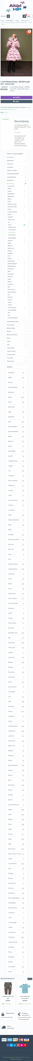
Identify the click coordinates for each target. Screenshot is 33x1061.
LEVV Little (16, 707)
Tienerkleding (10, 348)
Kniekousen (11, 248)
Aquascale (16, 392)
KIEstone (10, 245)
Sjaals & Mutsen (12, 292)
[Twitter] (11, 1045)
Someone (16, 888)
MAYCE (16, 761)
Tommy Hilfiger (16, 923)
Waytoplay (16, 957)
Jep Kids (16, 653)
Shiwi (16, 869)
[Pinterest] (25, 1045)
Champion (16, 476)
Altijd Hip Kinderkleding (9, 1057)
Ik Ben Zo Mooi (16, 623)
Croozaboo (16, 510)
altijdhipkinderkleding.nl (16, 1059)
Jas (9, 222)
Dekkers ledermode (16, 520)
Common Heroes (16, 500)
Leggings (10, 253)
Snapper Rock (16, 883)
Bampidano (16, 417)
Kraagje (10, 251)
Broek (9, 201)
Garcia (16, 579)
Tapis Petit (16, 913)
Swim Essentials (16, 908)
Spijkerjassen (12, 227)
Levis (16, 697)
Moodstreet (11, 269)
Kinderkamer (10, 180)
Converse (16, 505)
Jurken (9, 243)
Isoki (16, 638)
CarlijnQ (16, 466)
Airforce (16, 382)
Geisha (9, 214)
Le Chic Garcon (16, 687)
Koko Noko (16, 672)
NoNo (9, 271)
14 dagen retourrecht (25, 1014)
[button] (29, 31)
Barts (16, 422)
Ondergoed (11, 274)
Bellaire (16, 436)
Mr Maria (16, 795)
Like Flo (10, 258)
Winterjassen (11, 109)
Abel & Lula (16, 373)
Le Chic (6, 112)
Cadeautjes (10, 167)
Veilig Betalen (10, 1013)
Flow (16, 559)
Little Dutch (16, 716)
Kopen (17, 97)
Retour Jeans (16, 849)
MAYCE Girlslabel (12, 264)
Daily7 (16, 515)
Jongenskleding (11, 177)
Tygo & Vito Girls (16, 942)
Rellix (16, 844)
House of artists (16, 599)
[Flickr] (21, 1045)
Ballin (16, 412)
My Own (16, 800)
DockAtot (16, 535)
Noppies (16, 819)
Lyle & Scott (16, 741)
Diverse (10, 209)
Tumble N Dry (16, 932)
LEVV (9, 256)
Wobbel (16, 962)
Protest (16, 834)
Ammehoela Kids (16, 387)
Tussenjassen (12, 230)
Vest (9, 312)
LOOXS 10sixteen (16, 726)
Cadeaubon (10, 164)
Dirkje (16, 525)
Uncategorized (11, 354)
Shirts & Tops (11, 289)
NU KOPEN (18, 132)
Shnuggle (16, 873)
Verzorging (10, 358)
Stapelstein (16, 893)
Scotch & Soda (16, 864)
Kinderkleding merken (13, 321)
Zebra (16, 972)
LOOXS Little (11, 261)
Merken (9, 331)
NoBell (16, 810)
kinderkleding (4, 109)
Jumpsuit (10, 240)
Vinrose (16, 952)
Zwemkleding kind (12, 318)
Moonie (16, 790)
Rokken (10, 282)
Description (5, 119)
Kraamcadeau (10, 325)
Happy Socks (16, 594)
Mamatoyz (16, 756)
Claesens (16, 491)
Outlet (8, 341)
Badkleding (11, 196)
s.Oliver (16, 859)
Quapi (9, 279)
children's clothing (11, 170)
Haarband (10, 217)
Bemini (16, 446)
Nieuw (8, 338)
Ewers (16, 554)
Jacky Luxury (11, 219)
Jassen (28, 107)
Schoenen (10, 284)
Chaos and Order (12, 207)
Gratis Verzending (10, 1027)
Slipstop (16, 878)
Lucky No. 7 (16, 736)
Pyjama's (10, 276)
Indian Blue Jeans (16, 633)
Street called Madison (16, 898)
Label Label (16, 677)
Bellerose (16, 441)
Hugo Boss (16, 608)
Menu (2, 16)
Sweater (10, 300)
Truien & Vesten (12, 307)
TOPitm (10, 305)
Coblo (16, 495)
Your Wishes (16, 967)
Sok (9, 294)
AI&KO (9, 188)
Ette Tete (16, 549)
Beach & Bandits (16, 427)
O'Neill (16, 829)
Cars (16, 471)
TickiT (16, 918)
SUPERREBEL (16, 903)
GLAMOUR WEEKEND (13, 174)
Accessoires (10, 157)
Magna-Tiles (16, 746)
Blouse (9, 199)
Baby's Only (16, 407)
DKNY (16, 530)
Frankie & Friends (12, 212)
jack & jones (16, 643)
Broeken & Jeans (12, 204)
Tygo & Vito (16, 937)
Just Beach (16, 657)
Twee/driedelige (12, 310)
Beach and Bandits (16, 432)
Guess (16, 589)
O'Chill (16, 824)
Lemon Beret (16, 692)
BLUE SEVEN (16, 451)
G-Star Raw (16, 574)
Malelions (16, 751)
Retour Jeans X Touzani (16, 854)
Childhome (16, 486)
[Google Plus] (18, 1045)
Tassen (10, 302)
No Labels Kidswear (16, 805)
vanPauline (16, 947)
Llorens (16, 721)
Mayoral (16, 770)
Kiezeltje (16, 667)
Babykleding (10, 160)
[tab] (7, 119)
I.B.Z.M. (16, 613)
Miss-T (16, 780)
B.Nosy (10, 191)
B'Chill (16, 402)
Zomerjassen (11, 235)
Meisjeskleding (12, 266)
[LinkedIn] (14, 1045)
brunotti (16, 456)
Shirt (9, 287)
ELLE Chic (16, 545)
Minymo (16, 775)
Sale (8, 344)
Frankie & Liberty (16, 569)
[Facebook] (7, 1045)
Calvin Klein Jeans (16, 461)
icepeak (16, 618)
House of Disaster (16, 603)
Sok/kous (10, 297)
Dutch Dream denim (16, 540)
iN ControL (16, 628)
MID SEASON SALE (12, 335)
